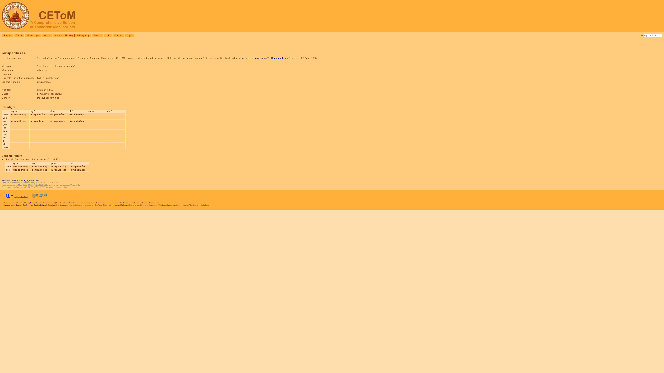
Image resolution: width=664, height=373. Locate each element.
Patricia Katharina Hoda (149, 203)
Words (47, 35)
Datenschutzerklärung (12, 205)
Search (97, 35)
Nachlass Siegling (64, 35)
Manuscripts (33, 35)
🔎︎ (642, 35)
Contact (118, 35)
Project (7, 35)
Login (129, 35)
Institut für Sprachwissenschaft (42, 203)
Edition (19, 35)
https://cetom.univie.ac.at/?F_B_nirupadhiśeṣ (263, 58)
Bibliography (83, 35)
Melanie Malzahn (68, 203)
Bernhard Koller (125, 203)
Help (107, 35)
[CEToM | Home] (332, 16)
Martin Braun (96, 203)
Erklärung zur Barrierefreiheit (34, 205)
